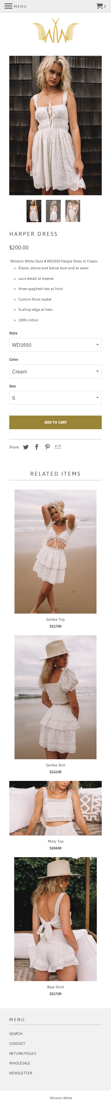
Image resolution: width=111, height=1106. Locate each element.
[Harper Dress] (55, 125)
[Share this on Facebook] (36, 447)
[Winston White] (55, 31)
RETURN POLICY (22, 1053)
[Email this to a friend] (57, 447)
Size (12, 386)
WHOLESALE (19, 1063)
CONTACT (17, 1044)
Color (13, 359)
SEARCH (16, 1034)
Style (13, 333)
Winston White (61, 1098)
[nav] (16, 6)
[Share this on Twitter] (25, 447)
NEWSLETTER (20, 1073)
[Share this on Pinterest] (46, 447)
